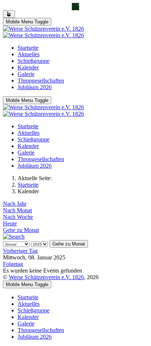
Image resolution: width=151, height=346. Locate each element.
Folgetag (13, 264)
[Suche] (14, 236)
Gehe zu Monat (21, 230)
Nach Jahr (14, 204)
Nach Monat (17, 210)
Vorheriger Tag (20, 251)
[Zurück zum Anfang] (9, 14)
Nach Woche (18, 217)
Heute (10, 223)
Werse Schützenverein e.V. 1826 (46, 277)
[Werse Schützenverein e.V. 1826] (43, 32)
